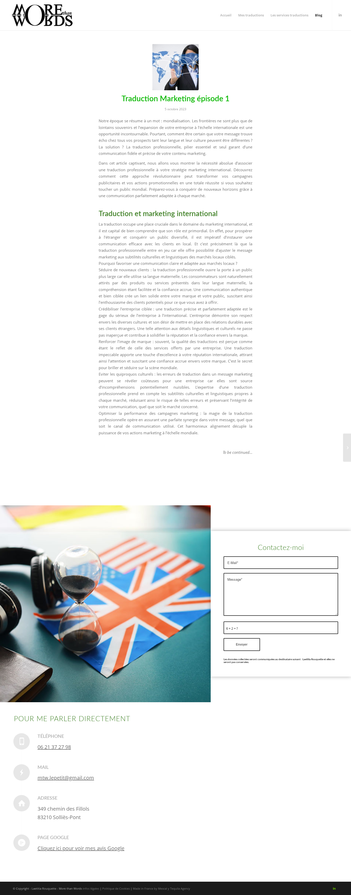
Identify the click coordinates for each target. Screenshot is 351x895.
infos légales (91, 888)
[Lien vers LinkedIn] (340, 15)
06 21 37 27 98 (54, 746)
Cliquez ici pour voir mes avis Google (81, 848)
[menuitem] (226, 15)
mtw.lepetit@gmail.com (66, 777)
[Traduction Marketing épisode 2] (347, 448)
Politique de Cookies (116, 888)
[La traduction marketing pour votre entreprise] (175, 67)
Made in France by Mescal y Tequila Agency (161, 888)
